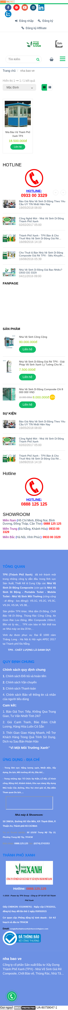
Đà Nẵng (24, 528)
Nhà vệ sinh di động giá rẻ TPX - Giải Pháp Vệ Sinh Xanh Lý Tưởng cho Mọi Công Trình (42, 364)
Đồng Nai (41, 520)
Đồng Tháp (21, 523)
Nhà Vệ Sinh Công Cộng (33, 336)
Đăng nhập (26, 20)
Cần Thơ (35, 523)
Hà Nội (21, 537)
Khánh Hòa (39, 528)
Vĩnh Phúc (33, 537)
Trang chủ (9, 70)
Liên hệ (18, 146)
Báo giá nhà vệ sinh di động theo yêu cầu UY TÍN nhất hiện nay (42, 203)
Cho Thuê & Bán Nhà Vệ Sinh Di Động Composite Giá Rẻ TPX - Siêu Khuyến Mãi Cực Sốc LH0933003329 (41, 255)
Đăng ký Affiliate (36, 28)
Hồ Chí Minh (26, 520)
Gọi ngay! (6, 1007)
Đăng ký (47, 20)
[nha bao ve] (7, 1)
